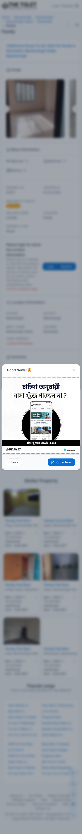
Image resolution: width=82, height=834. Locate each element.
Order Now (63, 462)
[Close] (74, 370)
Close (14, 462)
